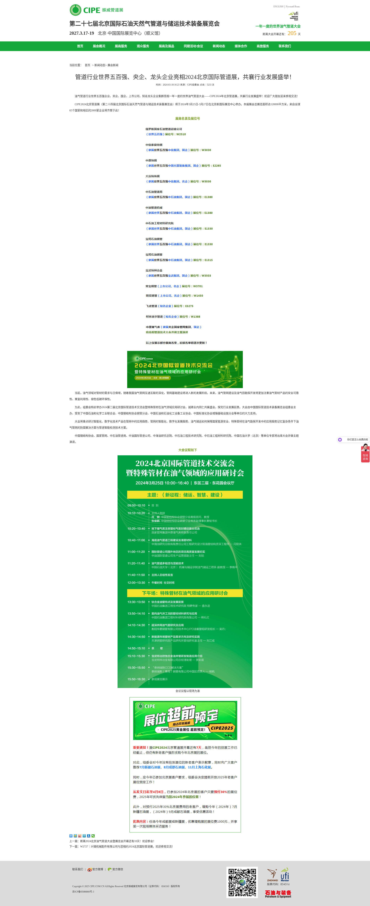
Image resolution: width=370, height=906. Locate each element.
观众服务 (143, 46)
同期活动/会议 (193, 46)
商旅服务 (263, 46)
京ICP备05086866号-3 (83, 891)
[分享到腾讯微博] (84, 835)
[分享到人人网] (88, 835)
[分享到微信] (93, 835)
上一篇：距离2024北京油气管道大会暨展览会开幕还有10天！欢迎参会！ (112, 841)
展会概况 (99, 46)
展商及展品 (166, 46)
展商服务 (121, 46)
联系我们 (285, 46)
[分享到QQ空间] (75, 835)
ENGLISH (278, 6)
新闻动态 (219, 46)
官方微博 (97, 869)
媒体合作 (241, 46)
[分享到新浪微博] (80, 835)
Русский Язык (293, 6)
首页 (80, 46)
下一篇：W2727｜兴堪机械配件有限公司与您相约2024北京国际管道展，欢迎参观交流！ (121, 846)
